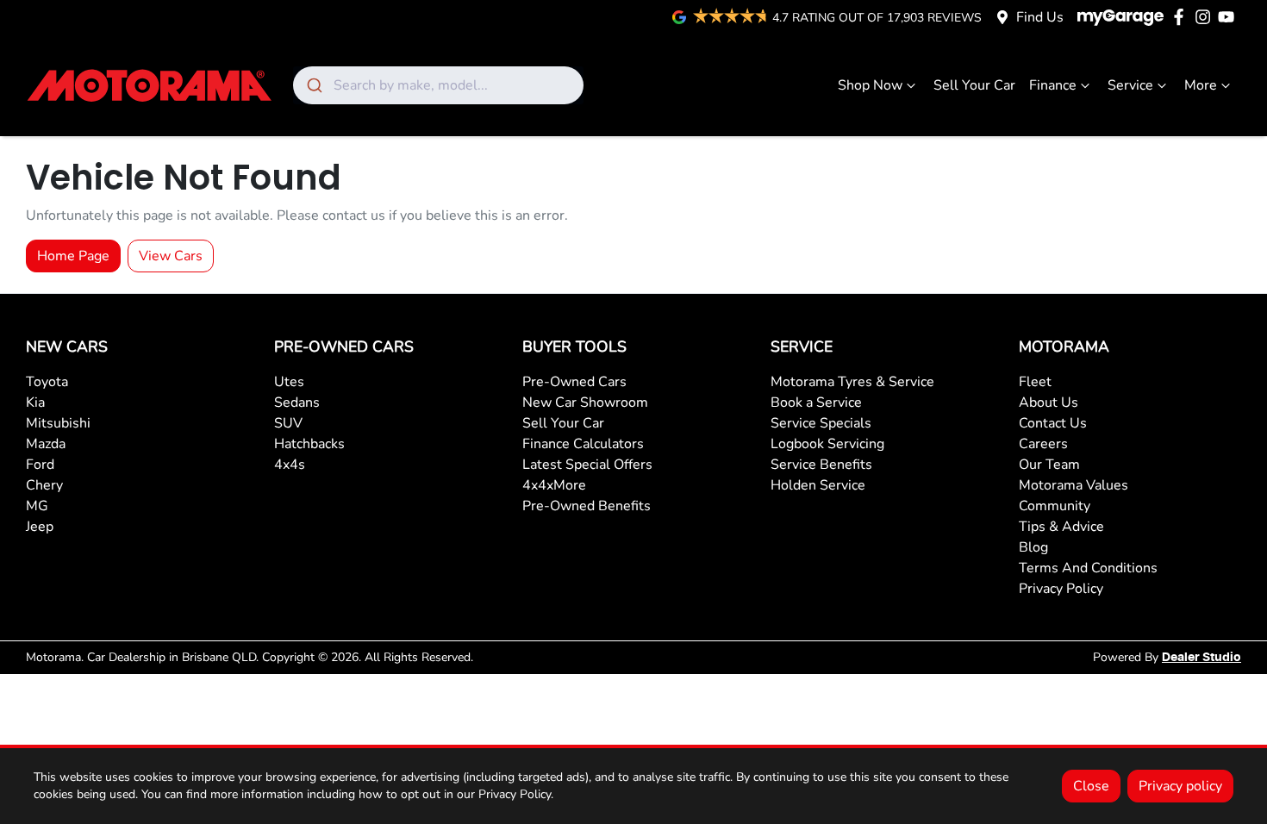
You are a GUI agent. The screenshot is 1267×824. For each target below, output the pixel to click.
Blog (1033, 547)
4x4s (289, 464)
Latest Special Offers (587, 464)
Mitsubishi (58, 423)
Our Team (1049, 464)
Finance (1053, 85)
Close (1091, 786)
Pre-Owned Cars (574, 381)
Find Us (1040, 17)
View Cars (171, 256)
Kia (35, 402)
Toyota (47, 381)
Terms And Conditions (1088, 568)
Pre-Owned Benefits (586, 505)
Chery (44, 485)
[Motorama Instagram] (1206, 17)
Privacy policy (1180, 786)
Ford (40, 464)
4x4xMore (554, 485)
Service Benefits (821, 464)
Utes (289, 381)
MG (37, 505)
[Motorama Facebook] (1182, 17)
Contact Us (1053, 423)
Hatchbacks (309, 443)
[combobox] (438, 85)
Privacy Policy (1061, 588)
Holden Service (818, 485)
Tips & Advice (1061, 526)
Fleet (1035, 381)
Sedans (297, 402)
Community (1054, 505)
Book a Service (816, 402)
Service (1130, 85)
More (1200, 85)
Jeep (39, 526)
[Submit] (313, 85)
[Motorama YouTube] (1229, 17)
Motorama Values (1073, 485)
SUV (288, 423)
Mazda (46, 443)
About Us (1048, 402)
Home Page (73, 256)
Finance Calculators (583, 443)
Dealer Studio (1201, 658)
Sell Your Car (974, 85)
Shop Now (870, 85)
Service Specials (821, 423)
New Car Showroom (585, 402)
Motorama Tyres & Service (852, 381)
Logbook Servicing (827, 443)
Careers (1043, 443)
